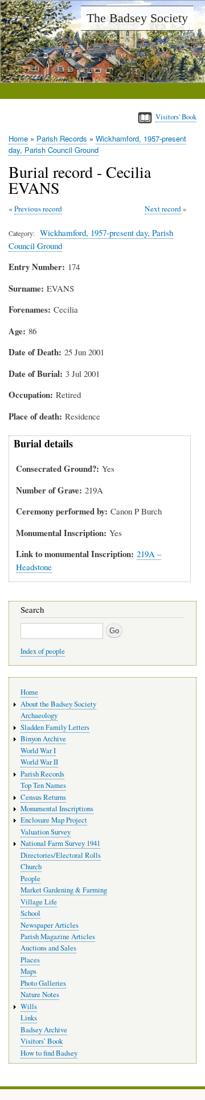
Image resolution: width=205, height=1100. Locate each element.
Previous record (38, 209)
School (30, 913)
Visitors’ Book (41, 1041)
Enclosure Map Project (53, 820)
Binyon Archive (43, 739)
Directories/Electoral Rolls (60, 855)
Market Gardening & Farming (63, 890)
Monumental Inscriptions (56, 808)
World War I (38, 751)
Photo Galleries (43, 983)
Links (28, 1018)
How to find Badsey (48, 1053)
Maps (28, 971)
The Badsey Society (137, 18)
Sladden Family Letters (54, 727)
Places (30, 960)
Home (18, 138)
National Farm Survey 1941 (60, 843)
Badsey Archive (43, 1030)
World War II (39, 762)
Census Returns (43, 797)
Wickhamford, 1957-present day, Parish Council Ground (97, 144)
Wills (28, 1006)
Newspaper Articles (49, 925)
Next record (163, 209)
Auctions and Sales (48, 948)
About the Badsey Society (58, 704)
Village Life (38, 902)
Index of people (42, 651)
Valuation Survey (45, 832)
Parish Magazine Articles (57, 936)
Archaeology (39, 715)
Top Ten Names (43, 785)
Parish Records (61, 138)
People (30, 878)
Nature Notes (39, 994)
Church (31, 866)
